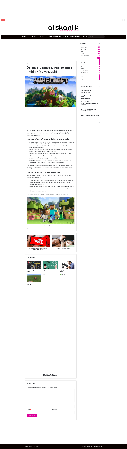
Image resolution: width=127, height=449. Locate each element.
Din (81, 66)
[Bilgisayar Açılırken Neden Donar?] (67, 265)
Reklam (82, 59)
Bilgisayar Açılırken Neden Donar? (66, 270)
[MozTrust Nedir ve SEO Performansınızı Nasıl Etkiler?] (50, 323)
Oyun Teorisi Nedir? (48, 270)
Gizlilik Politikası (98, 446)
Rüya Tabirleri (57, 36)
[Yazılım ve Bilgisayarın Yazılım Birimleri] (34, 265)
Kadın (50, 36)
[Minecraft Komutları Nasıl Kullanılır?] (34, 278)
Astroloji (34, 36)
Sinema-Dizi (66, 36)
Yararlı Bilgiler (74, 36)
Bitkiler (82, 76)
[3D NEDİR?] (67, 278)
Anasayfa (30, 63)
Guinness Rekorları (84, 70)
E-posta (29, 409)
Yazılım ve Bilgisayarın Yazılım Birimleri (34, 270)
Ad (28, 404)
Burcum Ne (8, 19)
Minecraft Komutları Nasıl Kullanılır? (33, 283)
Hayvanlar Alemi (84, 72)
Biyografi (82, 68)
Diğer (82, 36)
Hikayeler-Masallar (84, 79)
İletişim (88, 446)
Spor (82, 74)
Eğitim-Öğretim (84, 62)
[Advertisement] (63, 9)
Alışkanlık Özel (26, 36)
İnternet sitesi (54, 409)
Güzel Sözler (43, 36)
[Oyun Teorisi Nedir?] (50, 265)
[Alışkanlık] (63, 28)
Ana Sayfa (93, 446)
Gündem (82, 53)
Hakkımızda (84, 446)
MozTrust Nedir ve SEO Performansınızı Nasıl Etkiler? (50, 375)
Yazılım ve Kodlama (36, 63)
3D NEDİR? (62, 283)
